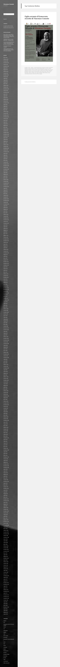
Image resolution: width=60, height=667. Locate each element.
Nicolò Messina (37, 71)
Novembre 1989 (6, 521)
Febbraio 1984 (6, 561)
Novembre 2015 (6, 219)
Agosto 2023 (6, 94)
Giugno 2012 (6, 268)
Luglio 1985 (5, 554)
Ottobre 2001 (6, 406)
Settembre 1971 (6, 596)
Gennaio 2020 (6, 146)
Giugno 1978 (6, 577)
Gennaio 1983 (6, 563)
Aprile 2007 (5, 334)
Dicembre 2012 (6, 261)
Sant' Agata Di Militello (38, 72)
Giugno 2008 (6, 319)
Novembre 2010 (6, 289)
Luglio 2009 (5, 303)
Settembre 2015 (6, 223)
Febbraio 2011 (6, 286)
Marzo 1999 (5, 425)
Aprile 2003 (5, 387)
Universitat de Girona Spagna (37, 73)
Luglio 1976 (5, 586)
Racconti (5, 652)
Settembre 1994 (6, 467)
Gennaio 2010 (6, 298)
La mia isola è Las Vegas (36, 70)
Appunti (5, 620)
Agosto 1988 (6, 539)
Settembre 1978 (6, 575)
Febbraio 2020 (6, 144)
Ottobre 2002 (6, 394)
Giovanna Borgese (41, 69)
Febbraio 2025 (6, 71)
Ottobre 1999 (6, 418)
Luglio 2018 (5, 172)
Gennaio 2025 (6, 73)
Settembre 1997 (6, 437)
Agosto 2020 (6, 137)
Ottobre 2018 (6, 167)
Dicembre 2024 (6, 74)
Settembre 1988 (6, 537)
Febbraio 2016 (6, 214)
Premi (5, 649)
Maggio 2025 (6, 69)
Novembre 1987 (6, 551)
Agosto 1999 (6, 422)
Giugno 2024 (6, 80)
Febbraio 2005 (6, 364)
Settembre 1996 (6, 450)
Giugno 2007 (6, 333)
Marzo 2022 (5, 109)
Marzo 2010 (5, 296)
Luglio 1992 (5, 491)
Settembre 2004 (6, 368)
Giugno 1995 (6, 460)
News (4, 642)
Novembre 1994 (6, 465)
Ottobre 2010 (6, 291)
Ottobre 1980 (6, 568)
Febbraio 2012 (6, 273)
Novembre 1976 (6, 584)
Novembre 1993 (6, 481)
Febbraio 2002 (6, 401)
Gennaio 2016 (6, 216)
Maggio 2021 (6, 125)
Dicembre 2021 (6, 115)
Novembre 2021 (6, 116)
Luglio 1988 (5, 540)
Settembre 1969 (6, 598)
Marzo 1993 (5, 484)
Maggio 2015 (6, 230)
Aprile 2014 (5, 247)
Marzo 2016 (5, 212)
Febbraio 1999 (6, 427)
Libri (4, 634)
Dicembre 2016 (6, 198)
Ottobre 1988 (6, 535)
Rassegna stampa (6, 654)
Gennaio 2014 (6, 251)
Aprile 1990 (5, 516)
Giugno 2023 (6, 97)
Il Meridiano (6, 630)
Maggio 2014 (6, 245)
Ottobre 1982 (6, 565)
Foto (4, 628)
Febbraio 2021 (6, 129)
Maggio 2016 (6, 209)
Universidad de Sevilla (28, 73)
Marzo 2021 (5, 127)
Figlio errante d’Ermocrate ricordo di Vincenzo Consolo (37, 17)
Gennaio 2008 (6, 326)
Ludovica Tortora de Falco (44, 70)
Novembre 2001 (6, 404)
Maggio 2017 (6, 191)
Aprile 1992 (5, 495)
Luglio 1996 (5, 451)
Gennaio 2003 (6, 392)
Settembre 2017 (6, 186)
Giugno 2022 (6, 108)
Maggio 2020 (6, 141)
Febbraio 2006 (6, 352)
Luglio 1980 (5, 570)
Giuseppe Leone (47, 69)
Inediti (5, 632)
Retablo (33, 72)
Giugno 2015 (6, 228)
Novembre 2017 (6, 183)
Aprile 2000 (5, 413)
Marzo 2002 (5, 399)
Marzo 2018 (5, 177)
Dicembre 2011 (6, 277)
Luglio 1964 (5, 610)
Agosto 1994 (6, 469)
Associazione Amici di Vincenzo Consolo (41, 67)
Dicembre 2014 (6, 238)
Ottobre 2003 (6, 382)
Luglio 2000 (5, 409)
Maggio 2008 (6, 320)
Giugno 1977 (6, 580)
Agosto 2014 (6, 244)
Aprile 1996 (5, 453)
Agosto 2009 (6, 301)
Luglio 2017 (5, 188)
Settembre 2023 (6, 92)
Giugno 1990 (6, 514)
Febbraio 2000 (6, 416)
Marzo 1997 (5, 446)
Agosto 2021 (6, 120)
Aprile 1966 (5, 608)
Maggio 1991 (6, 504)
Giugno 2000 (6, 411)
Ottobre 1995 (6, 458)
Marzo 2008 (5, 324)
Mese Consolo (6, 635)
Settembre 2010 (6, 293)
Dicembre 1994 (6, 464)
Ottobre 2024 (6, 76)
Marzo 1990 (5, 518)
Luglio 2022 (5, 106)
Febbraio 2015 (6, 235)
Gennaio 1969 (6, 600)
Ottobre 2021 (6, 118)
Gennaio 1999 (6, 429)
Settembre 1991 (6, 500)
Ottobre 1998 (6, 430)
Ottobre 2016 (6, 202)
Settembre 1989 (6, 525)
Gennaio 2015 (6, 237)
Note (4, 643)
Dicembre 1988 (6, 532)
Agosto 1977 (6, 579)
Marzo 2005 (5, 362)
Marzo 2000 (5, 415)
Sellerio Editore (45, 72)
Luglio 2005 (5, 359)
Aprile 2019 (5, 158)
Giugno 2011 (6, 280)
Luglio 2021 (5, 122)
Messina (30, 71)
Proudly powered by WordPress (30, 81)
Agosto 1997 (6, 439)
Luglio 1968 (5, 601)
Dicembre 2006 (6, 338)
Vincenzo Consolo (9, 4)
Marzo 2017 (5, 193)
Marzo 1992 (5, 497)
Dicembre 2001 (6, 402)
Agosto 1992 (6, 490)
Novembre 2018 (6, 165)
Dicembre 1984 (6, 558)
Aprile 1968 (5, 603)
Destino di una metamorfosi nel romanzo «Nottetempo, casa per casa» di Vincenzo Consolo (9, 43)
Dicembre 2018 (6, 163)
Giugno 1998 (6, 434)
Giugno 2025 (6, 67)
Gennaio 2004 (6, 378)
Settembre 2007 (6, 329)
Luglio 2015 (5, 226)
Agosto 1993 (6, 483)
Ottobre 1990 (6, 512)
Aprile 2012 (5, 270)
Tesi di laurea (6, 661)
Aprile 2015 (5, 231)
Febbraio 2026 (6, 59)
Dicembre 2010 (6, 287)
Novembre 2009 (6, 300)
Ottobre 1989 (6, 523)
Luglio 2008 (5, 317)
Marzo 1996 (5, 455)
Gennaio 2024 (6, 87)
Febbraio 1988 (6, 546)
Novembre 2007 (6, 327)
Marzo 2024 (5, 83)
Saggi (4, 659)
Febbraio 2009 (6, 308)
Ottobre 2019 (6, 149)
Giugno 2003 (6, 383)
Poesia (5, 645)
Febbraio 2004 (6, 376)
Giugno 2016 (6, 207)
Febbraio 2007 (6, 336)
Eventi (5, 627)
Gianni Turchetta (34, 69)
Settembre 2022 (6, 102)
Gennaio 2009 (6, 310)
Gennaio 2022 (6, 113)
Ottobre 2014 (6, 242)
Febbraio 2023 (6, 99)
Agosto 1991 (6, 502)
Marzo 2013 (5, 258)
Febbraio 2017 (6, 195)
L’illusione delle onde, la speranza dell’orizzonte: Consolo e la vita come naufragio (9, 49)
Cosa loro (46, 68)
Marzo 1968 (5, 605)
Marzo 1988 (5, 544)
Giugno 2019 (6, 156)
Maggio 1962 (6, 612)
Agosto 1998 (6, 432)
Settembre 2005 (6, 357)
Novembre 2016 (6, 200)
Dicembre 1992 (6, 488)
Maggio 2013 (6, 254)
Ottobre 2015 (6, 221)
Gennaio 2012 (6, 275)
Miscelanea (5, 637)
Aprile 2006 (5, 348)
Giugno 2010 (6, 294)
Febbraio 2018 (6, 179)
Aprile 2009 (5, 305)
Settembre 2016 (6, 204)
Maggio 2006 (6, 347)
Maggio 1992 (6, 493)
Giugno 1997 (6, 443)
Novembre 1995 (6, 457)
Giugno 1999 (6, 423)
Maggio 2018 (6, 174)
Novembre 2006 (6, 340)
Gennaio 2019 (6, 162)
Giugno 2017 (6, 190)
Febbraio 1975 (6, 589)
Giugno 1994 (6, 472)
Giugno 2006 (6, 345)
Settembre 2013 (6, 252)
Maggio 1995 (6, 462)
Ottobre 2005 (6, 355)
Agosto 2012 (6, 266)
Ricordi (5, 657)
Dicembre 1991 (6, 498)
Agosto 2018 (6, 170)
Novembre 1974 (6, 591)
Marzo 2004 (5, 375)
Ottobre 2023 (6, 90)
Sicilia (49, 72)
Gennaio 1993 (6, 486)
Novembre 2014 (6, 240)
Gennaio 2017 (6, 197)
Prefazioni (5, 647)
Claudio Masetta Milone (41, 68)
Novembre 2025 (6, 62)
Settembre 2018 (6, 169)
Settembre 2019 (6, 151)
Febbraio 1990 (6, 519)
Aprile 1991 (5, 505)
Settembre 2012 (6, 265)
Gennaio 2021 (6, 130)
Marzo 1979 (5, 573)
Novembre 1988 (6, 533)
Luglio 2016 (5, 205)
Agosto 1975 (6, 587)
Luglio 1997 (5, 441)
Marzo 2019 (5, 160)
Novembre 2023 (6, 88)
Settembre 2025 (6, 66)
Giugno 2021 (6, 123)
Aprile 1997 (5, 444)
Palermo (30, 72)
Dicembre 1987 (6, 549)
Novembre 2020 (6, 134)
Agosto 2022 (6, 104)
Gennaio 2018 (6, 181)
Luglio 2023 (5, 95)
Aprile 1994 (5, 476)
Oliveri (48, 71)
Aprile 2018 (5, 176)
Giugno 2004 (6, 371)
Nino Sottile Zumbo (43, 71)
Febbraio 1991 (6, 507)
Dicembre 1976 (6, 582)
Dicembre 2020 (6, 132)
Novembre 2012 (6, 263)
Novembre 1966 (6, 607)
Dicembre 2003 (6, 380)
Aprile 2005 (5, 361)
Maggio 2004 (6, 373)
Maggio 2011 (6, 282)
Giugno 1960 (6, 614)
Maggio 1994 (6, 474)
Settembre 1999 (6, 420)
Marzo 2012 (5, 272)
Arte (4, 622)
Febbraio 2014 (6, 249)
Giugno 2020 (6, 139)
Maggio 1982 (6, 566)
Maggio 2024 (6, 81)
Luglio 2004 (5, 369)
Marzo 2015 (5, 233)
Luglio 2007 (5, 331)
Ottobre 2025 (6, 64)
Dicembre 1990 (6, 511)
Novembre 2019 (6, 148)
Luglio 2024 (5, 78)
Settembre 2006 (6, 343)
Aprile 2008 (5, 322)
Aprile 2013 (5, 256)
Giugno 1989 (6, 526)
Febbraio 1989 (6, 530)
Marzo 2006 (5, 350)
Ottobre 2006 (6, 341)
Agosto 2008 (6, 315)
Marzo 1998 (5, 436)
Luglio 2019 (5, 155)
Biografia (5, 19)
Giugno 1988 (6, 542)
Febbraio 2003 (6, 390)
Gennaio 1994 (6, 479)
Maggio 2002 (6, 397)
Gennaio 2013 (6, 259)
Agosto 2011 (6, 279)
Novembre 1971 (6, 594)
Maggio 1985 (6, 556)
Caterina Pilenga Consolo (32, 68)
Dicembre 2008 (6, 312)
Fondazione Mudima (28, 69)
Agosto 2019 (6, 153)
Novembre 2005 (6, 354)
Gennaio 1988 (6, 547)
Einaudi (50, 68)
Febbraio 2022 (6, 111)
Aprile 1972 (5, 593)
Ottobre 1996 (6, 448)
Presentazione (6, 650)
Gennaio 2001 (6, 408)
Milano (33, 71)
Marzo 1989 (5, 528)
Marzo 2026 (5, 57)
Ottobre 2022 (6, 101)
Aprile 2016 (5, 211)
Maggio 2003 (6, 385)
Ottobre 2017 (6, 184)
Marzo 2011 (5, 284)
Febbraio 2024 (6, 85)
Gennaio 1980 (6, 572)
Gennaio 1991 (6, 509)
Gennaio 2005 (6, 366)
